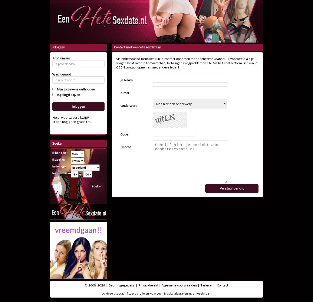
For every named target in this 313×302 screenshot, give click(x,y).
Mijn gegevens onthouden (75, 89)
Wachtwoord (60, 74)
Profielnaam (60, 58)
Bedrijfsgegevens (122, 285)
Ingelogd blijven (67, 95)
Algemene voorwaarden (179, 285)
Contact (222, 285)
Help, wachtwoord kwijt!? (70, 117)
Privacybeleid (148, 285)
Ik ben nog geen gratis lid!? (72, 122)
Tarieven (206, 285)
